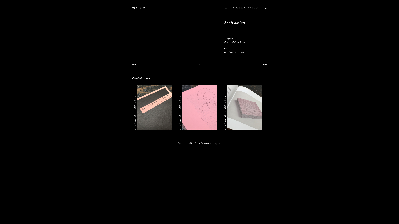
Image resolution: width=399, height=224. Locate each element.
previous (136, 65)
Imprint (217, 143)
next (265, 65)
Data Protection (203, 143)
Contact (181, 143)
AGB (190, 143)
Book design (135, 124)
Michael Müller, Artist (243, 8)
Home (227, 8)
